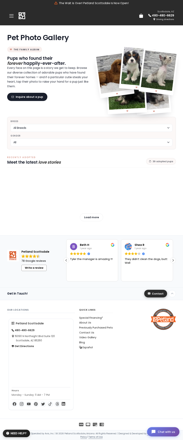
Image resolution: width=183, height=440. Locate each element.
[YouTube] (29, 404)
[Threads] (57, 404)
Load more (91, 217)
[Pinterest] (36, 404)
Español (87, 347)
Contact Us (86, 332)
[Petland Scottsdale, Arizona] (22, 16)
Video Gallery (87, 337)
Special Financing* (91, 318)
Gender (16, 135)
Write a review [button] (34, 268)
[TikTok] (50, 404)
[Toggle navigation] (11, 15)
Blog (82, 342)
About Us (85, 322)
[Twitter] (43, 404)
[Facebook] (14, 404)
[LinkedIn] (63, 404)
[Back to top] (172, 293)
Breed (14, 121)
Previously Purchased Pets (96, 327)
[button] (173, 260)
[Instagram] (21, 404)
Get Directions (24, 346)
